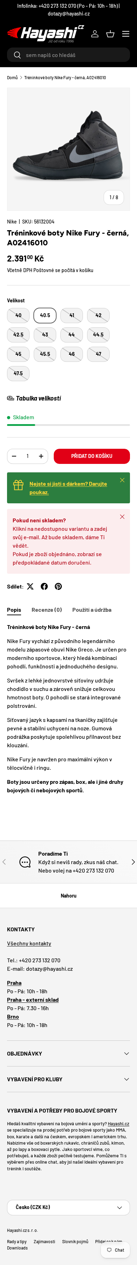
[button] (110, 34)
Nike (12, 222)
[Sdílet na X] (30, 586)
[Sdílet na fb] (44, 586)
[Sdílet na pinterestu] (58, 586)
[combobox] (68, 55)
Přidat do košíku (91, 456)
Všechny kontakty (29, 943)
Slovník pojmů (75, 1241)
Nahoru (69, 896)
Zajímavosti (44, 1241)
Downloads (17, 1247)
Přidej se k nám (108, 1241)
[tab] (14, 609)
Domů (12, 77)
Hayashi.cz (118, 1123)
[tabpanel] (68, 708)
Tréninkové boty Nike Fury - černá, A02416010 (65, 77)
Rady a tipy (17, 1241)
